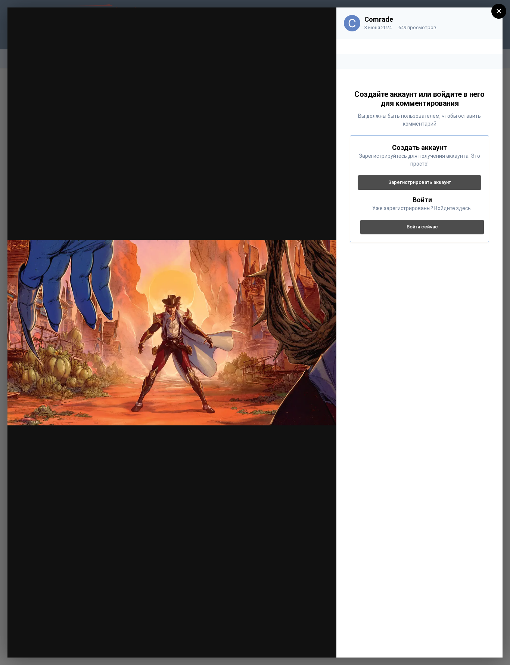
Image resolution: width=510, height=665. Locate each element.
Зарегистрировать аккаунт (419, 182)
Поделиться (304, 644)
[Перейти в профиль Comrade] (352, 23)
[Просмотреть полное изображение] (323, 21)
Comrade (378, 19)
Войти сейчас (422, 227)
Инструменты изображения (230, 644)
